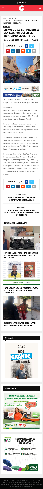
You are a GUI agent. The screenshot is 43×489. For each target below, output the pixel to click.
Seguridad (7, 26)
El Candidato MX (14, 39)
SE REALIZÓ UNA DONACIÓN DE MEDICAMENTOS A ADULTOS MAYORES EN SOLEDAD (22, 212)
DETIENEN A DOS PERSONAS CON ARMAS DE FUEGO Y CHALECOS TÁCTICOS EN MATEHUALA (20, 255)
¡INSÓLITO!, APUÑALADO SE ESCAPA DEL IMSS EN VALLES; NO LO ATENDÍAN (20, 324)
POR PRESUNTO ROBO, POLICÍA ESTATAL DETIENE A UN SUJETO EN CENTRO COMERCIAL (20, 290)
